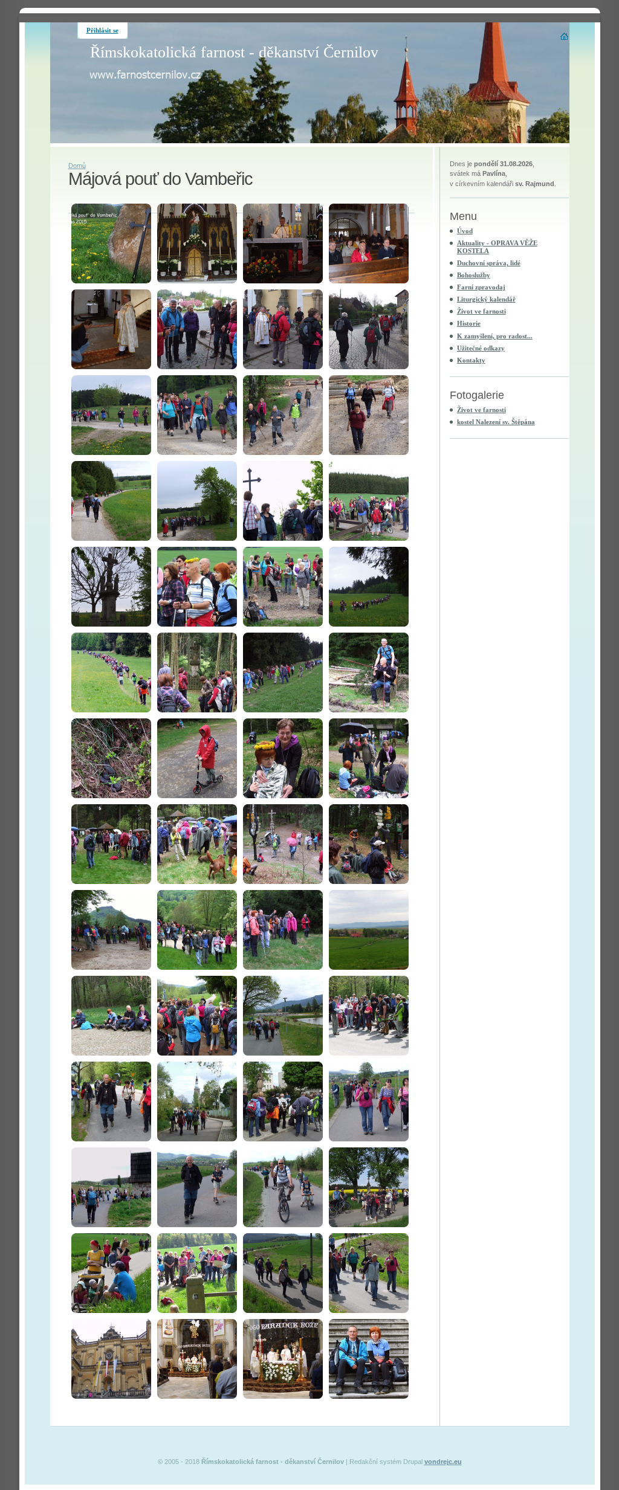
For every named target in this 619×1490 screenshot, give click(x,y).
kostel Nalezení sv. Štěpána (496, 421)
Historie (469, 323)
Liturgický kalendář (486, 299)
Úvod (465, 230)
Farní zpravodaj (481, 287)
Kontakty (471, 360)
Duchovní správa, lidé (488, 262)
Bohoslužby (473, 275)
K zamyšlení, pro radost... (495, 336)
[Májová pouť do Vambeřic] (111, 243)
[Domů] (564, 36)
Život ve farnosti (481, 311)
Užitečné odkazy (481, 348)
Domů (77, 165)
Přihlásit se (102, 30)
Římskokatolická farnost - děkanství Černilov (234, 52)
